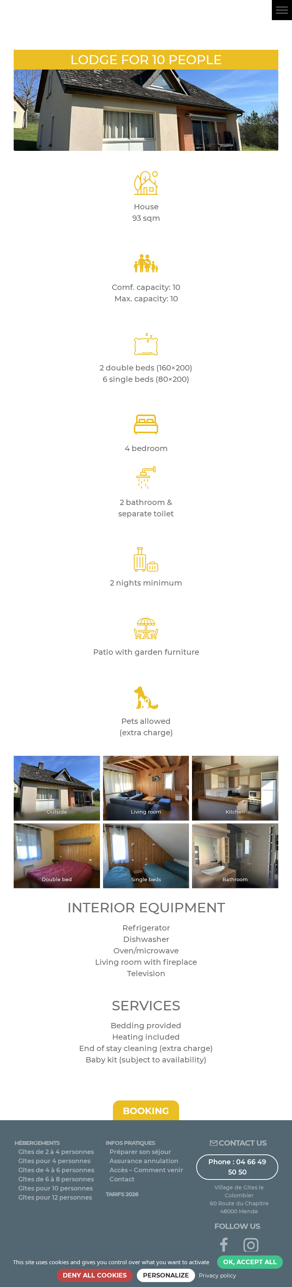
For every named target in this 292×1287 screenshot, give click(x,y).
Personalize (166, 1275)
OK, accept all (250, 1262)
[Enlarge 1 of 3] (90, 765)
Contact (122, 1179)
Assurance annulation (144, 1161)
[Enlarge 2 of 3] (179, 765)
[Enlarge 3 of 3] (268, 765)
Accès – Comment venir (146, 1170)
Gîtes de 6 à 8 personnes (56, 1179)
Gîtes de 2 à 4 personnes (56, 1152)
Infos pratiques (130, 1142)
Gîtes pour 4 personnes (54, 1161)
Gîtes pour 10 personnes (55, 1188)
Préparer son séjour (140, 1152)
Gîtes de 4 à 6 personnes (56, 1170)
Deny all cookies (95, 1275)
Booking (146, 1110)
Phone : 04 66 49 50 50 (237, 1167)
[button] (282, 10)
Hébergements (37, 1142)
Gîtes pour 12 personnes (55, 1197)
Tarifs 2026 (122, 1194)
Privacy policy (217, 1275)
